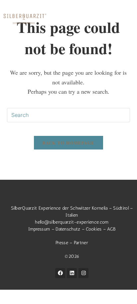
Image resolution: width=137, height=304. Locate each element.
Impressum (39, 229)
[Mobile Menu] (128, 18)
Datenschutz (68, 229)
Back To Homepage (69, 143)
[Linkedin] (72, 273)
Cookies (93, 229)
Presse (62, 243)
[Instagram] (83, 273)
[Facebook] (60, 273)
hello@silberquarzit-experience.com (71, 222)
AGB (111, 229)
